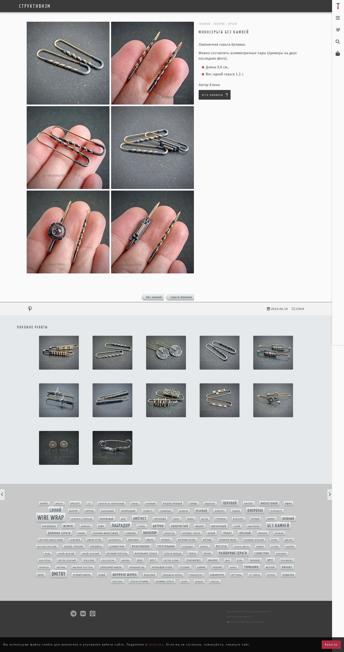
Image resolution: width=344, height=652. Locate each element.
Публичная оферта (240, 617)
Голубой (230, 503)
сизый (101, 575)
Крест (153, 560)
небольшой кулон (162, 567)
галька (236, 511)
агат (123, 519)
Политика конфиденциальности (249, 612)
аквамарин (217, 575)
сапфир (201, 567)
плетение (117, 581)
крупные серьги (191, 533)
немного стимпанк (81, 519)
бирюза (204, 546)
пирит (176, 519)
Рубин (274, 540)
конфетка (169, 533)
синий (56, 510)
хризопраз (96, 546)
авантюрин (254, 526)
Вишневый (149, 575)
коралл (262, 533)
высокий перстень (83, 567)
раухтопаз (45, 560)
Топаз (192, 553)
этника (142, 526)
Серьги (300, 309)
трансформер (193, 560)
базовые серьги (165, 581)
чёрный (255, 519)
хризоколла (49, 526)
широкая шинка (125, 574)
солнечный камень (111, 567)
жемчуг (68, 526)
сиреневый (160, 519)
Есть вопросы (212, 95)
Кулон (184, 581)
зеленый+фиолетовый (105, 533)
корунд (90, 511)
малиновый (107, 511)
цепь (239, 560)
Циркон (126, 560)
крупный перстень (117, 553)
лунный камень (82, 575)
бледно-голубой (73, 546)
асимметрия (116, 546)
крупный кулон (187, 539)
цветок (289, 540)
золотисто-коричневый (111, 503)
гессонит (185, 567)
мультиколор (141, 546)
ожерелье (255, 510)
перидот (166, 539)
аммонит (86, 526)
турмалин (251, 567)
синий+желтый (66, 553)
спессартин (108, 560)
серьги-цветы (241, 546)
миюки (260, 546)
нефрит (44, 503)
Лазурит (73, 511)
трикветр (148, 511)
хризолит (281, 553)
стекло (275, 546)
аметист (140, 518)
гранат (227, 533)
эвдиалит (210, 503)
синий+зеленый (90, 553)
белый (211, 533)
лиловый (151, 503)
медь (47, 553)
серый (237, 526)
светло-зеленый (67, 560)
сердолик (130, 533)
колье (190, 519)
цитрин (158, 526)
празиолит (287, 560)
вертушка (237, 575)
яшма (288, 503)
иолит (41, 575)
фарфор (290, 546)
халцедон (187, 546)
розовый (201, 511)
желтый (270, 567)
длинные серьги (59, 533)
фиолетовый (269, 503)
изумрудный (128, 511)
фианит (199, 526)
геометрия (262, 553)
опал (140, 560)
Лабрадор (121, 526)
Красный (245, 533)
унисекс (215, 581)
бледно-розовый (172, 503)
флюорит (220, 511)
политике (156, 644)
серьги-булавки (181, 297)
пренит (207, 553)
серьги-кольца (172, 553)
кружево (279, 533)
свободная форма (172, 575)
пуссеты (221, 546)
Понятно (331, 644)
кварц (150, 539)
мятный (207, 539)
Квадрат (213, 560)
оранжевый (107, 519)
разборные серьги (233, 553)
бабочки (183, 511)
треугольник (166, 546)
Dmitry (59, 574)
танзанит (255, 560)
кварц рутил (94, 539)
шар (228, 560)
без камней (154, 297)
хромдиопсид (137, 567)
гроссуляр (88, 560)
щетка (204, 519)
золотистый (179, 526)
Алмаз (233, 567)
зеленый (288, 518)
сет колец (254, 575)
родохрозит (196, 575)
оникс (81, 533)
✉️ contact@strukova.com (245, 622)
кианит (287, 567)
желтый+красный (47, 546)
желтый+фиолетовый (51, 540)
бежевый (75, 540)
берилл (271, 575)
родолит (218, 567)
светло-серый (171, 560)
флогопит (238, 519)
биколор (150, 533)
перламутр (276, 511)
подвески (288, 575)
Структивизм (35, 6)
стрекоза (221, 519)
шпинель (44, 567)
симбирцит (166, 511)
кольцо (199, 581)
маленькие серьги (146, 553)
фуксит (59, 503)
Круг (271, 560)
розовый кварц (227, 539)
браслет (75, 503)
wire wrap (50, 517)
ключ (101, 526)
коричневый (218, 526)
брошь (135, 503)
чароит (271, 519)
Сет (89, 503)
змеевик (61, 567)
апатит (248, 503)
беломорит (115, 540)
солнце (193, 503)
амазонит (133, 539)
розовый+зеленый (254, 540)
